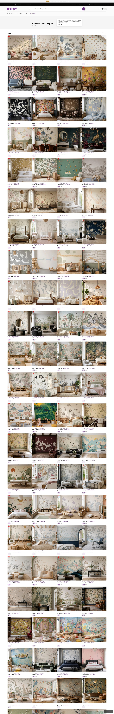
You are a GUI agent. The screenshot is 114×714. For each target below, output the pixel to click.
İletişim (101, 4)
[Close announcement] (112, 1)
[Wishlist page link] (98, 9)
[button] (11, 13)
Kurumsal (72, 4)
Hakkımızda (107, 4)
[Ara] (83, 8)
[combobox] (57, 9)
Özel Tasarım (79, 4)
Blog (85, 4)
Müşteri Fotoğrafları (93, 4)
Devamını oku (60, 24)
